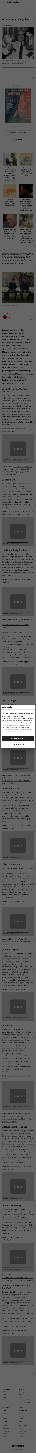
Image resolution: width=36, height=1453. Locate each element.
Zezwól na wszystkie (18, 738)
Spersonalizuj (17, 744)
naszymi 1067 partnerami (15, 716)
